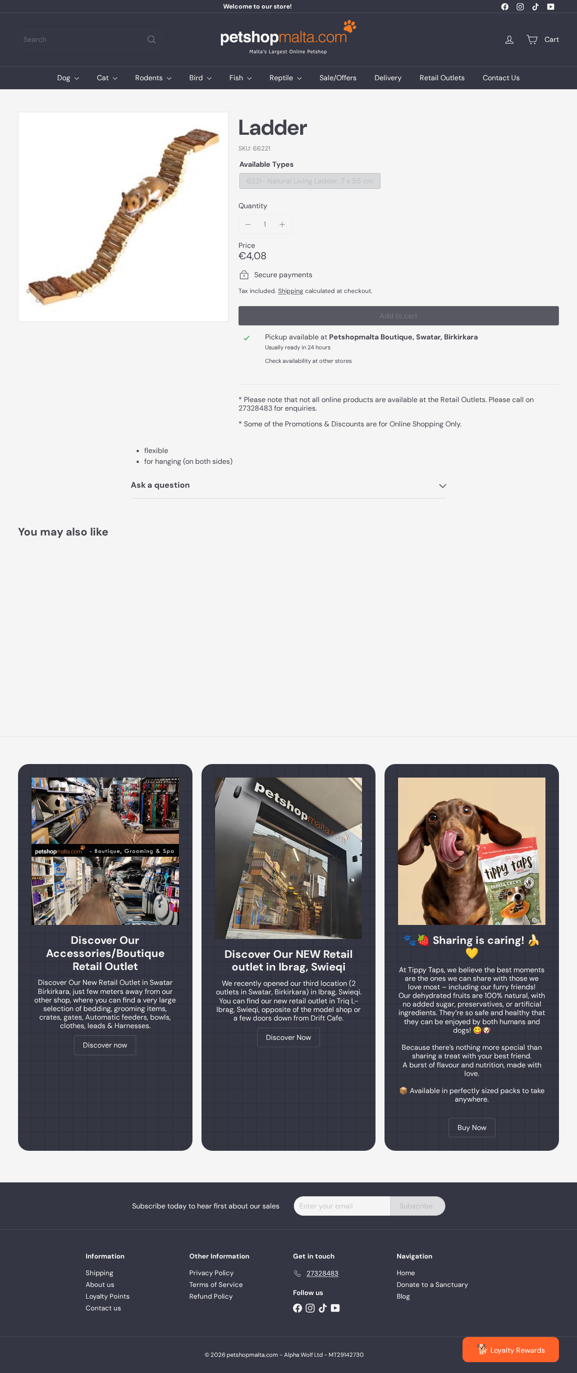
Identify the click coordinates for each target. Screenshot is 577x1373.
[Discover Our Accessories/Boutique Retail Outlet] (105, 851)
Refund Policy (211, 1296)
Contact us (103, 1308)
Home (406, 1272)
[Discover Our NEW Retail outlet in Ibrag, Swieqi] (288, 858)
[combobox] (90, 39)
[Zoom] (123, 217)
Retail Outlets (442, 77)
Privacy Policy (211, 1272)
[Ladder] (59, 617)
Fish (237, 77)
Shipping (290, 291)
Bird (197, 77)
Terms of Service (216, 1284)
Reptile (282, 77)
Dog (64, 77)
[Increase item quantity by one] (282, 224)
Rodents (150, 77)
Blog (403, 1296)
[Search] (151, 39)
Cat (103, 77)
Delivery (388, 77)
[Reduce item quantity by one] (248, 224)
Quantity (252, 205)
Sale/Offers (338, 77)
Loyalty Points (108, 1296)
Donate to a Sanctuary (432, 1284)
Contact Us (501, 77)
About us (100, 1284)
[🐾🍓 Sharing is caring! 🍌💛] (471, 851)
